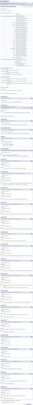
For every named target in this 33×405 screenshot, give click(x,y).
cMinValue (16, 70)
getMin (7, 69)
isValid (17, 61)
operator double (18, 59)
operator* (17, 48)
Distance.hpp (13, 402)
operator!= (17, 29)
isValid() (22, 124)
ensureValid (17, 62)
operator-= (17, 46)
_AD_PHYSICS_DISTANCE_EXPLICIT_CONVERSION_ (8, 16)
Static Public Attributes (26, 6)
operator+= (17, 42)
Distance (6, 4)
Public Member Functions (23, 5)
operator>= (17, 35)
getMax (7, 71)
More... (23, 17)
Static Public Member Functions (29, 5)
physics (3, 4)
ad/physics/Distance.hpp (8, 10)
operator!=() (8, 84)
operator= (17, 22)
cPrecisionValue (19, 74)
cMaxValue (16, 72)
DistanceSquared (12, 48)
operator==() (30, 83)
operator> (17, 31)
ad (0, 4)
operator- (17, 44)
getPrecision (7, 73)
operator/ (17, 55)
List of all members (31, 6)
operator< (17, 33)
